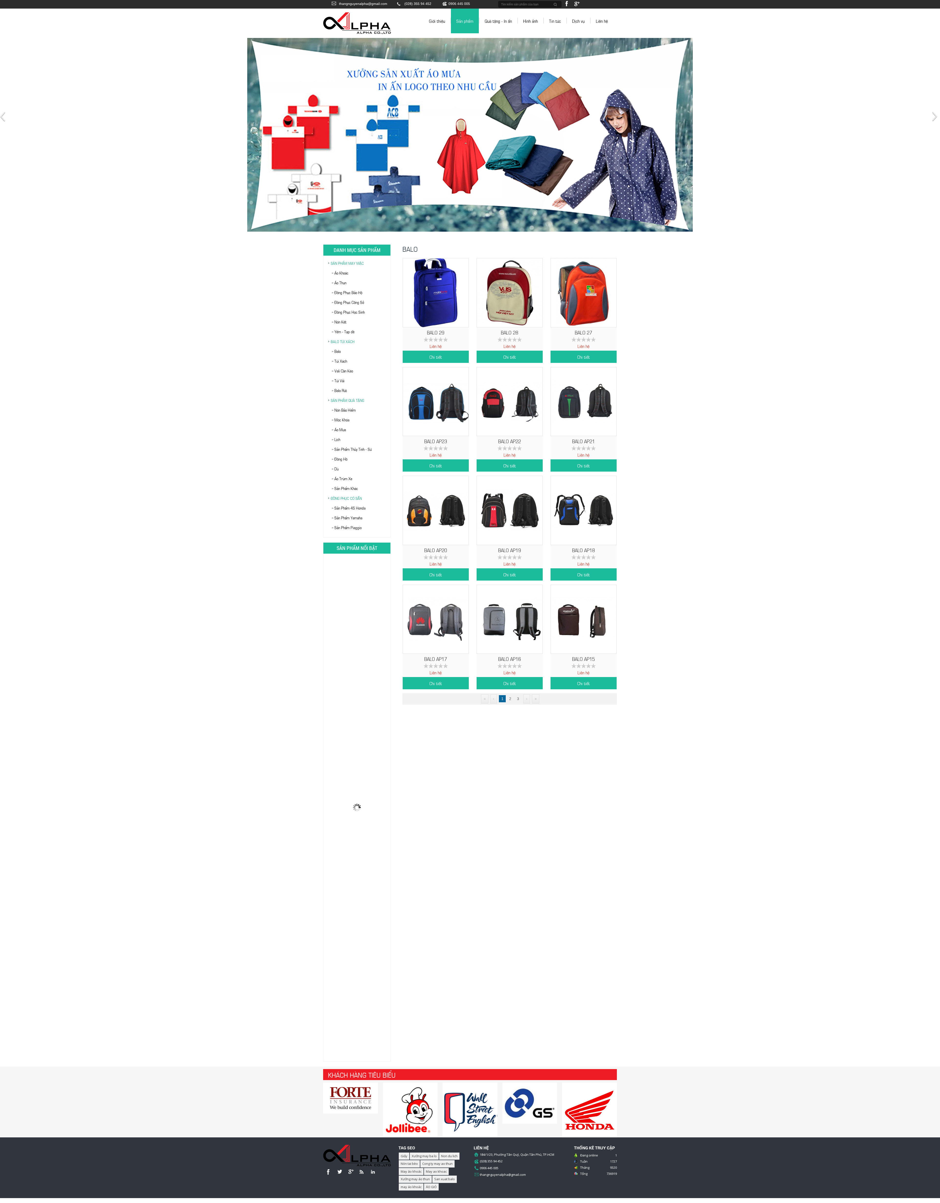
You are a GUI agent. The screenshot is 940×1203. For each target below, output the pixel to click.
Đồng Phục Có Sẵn (346, 498)
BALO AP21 (583, 441)
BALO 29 (435, 332)
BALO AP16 (509, 658)
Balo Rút (340, 390)
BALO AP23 (435, 441)
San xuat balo (444, 1179)
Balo (337, 351)
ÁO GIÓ (431, 1187)
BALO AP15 (583, 658)
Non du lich (449, 1156)
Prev (4, 119)
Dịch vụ (578, 21)
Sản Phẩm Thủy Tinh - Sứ (353, 449)
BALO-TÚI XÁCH (342, 341)
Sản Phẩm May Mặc (347, 263)
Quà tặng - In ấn (498, 21)
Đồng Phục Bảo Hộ (348, 292)
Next (936, 119)
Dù (336, 468)
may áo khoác (411, 1187)
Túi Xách (340, 360)
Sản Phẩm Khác (346, 488)
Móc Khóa (341, 419)
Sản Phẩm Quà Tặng (347, 400)
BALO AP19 (509, 550)
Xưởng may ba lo (424, 1156)
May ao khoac (436, 1171)
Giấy (404, 1156)
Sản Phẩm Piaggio (348, 527)
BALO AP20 (435, 550)
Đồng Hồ (340, 458)
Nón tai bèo (409, 1163)
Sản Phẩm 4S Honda (349, 507)
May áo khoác (411, 1171)
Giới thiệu (437, 21)
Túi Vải (339, 380)
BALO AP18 (583, 550)
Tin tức (555, 21)
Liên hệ (602, 21)
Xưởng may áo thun (415, 1179)
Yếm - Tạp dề (344, 331)
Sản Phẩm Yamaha (348, 517)
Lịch (337, 439)
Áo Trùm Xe (343, 478)
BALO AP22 (509, 441)
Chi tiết (435, 357)
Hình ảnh (530, 21)
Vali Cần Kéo (343, 370)
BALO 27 (583, 332)
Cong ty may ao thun (437, 1163)
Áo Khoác (341, 272)
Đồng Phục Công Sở (349, 302)
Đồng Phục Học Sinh (349, 311)
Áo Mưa (340, 429)
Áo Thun (340, 282)
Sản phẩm (464, 21)
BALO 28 (509, 332)
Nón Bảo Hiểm (345, 409)
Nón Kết (340, 321)
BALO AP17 (435, 658)
